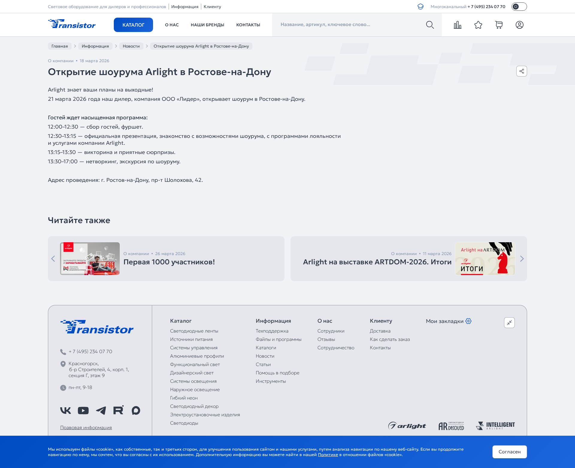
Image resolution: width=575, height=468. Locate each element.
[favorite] (478, 24)
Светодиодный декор (194, 406)
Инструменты (271, 381)
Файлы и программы (279, 339)
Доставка (380, 331)
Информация (185, 6)
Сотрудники (330, 331)
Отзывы (326, 339)
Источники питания (191, 339)
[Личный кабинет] (519, 24)
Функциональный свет (195, 364)
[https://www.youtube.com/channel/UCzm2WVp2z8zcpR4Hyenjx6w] (83, 410)
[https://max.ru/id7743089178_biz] (136, 410)
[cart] (498, 24)
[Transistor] (72, 23)
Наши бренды (207, 25)
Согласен (510, 452)
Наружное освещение (195, 389)
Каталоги (266, 347)
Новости (265, 356)
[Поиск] (430, 25)
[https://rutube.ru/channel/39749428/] (118, 410)
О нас (172, 25)
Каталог (133, 25)
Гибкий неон (184, 398)
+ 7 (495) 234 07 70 (486, 6)
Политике (328, 454)
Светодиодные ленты (194, 331)
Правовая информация (86, 427)
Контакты (248, 25)
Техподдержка (272, 331)
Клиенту (212, 6)
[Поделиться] (521, 71)
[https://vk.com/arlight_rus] (65, 410)
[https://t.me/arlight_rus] (101, 410)
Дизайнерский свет (192, 373)
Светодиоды (184, 423)
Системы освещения (193, 381)
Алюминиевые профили (197, 356)
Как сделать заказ (390, 339)
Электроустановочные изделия (205, 414)
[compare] (457, 24)
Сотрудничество (335, 347)
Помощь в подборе (277, 373)
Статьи (263, 364)
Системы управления (194, 347)
